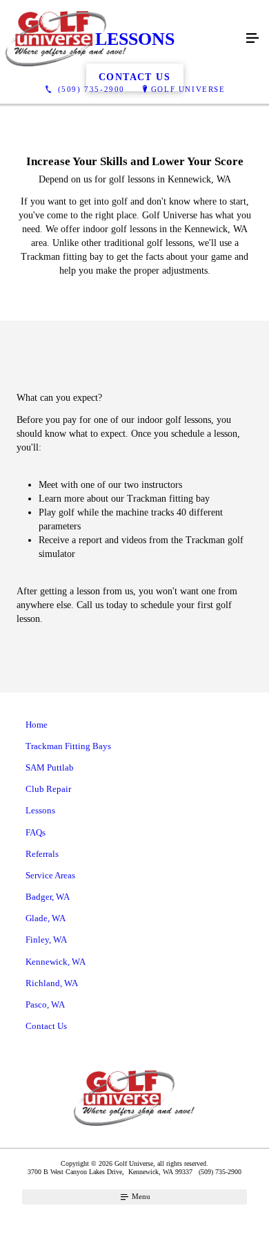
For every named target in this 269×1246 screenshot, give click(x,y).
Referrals (42, 854)
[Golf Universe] (121, 38)
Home (37, 724)
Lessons (40, 810)
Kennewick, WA (56, 961)
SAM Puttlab (50, 767)
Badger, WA (48, 896)
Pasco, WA (45, 1004)
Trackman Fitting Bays (68, 746)
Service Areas (50, 875)
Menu (140, 1196)
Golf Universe (188, 89)
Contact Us (46, 1026)
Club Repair (48, 789)
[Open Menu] (252, 38)
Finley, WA (46, 939)
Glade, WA (46, 918)
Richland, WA (52, 983)
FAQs (36, 832)
